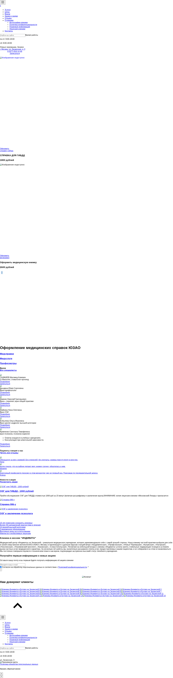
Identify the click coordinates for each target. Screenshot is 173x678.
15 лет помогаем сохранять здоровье (16, 523)
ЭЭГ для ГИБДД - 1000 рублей (17, 491)
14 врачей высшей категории (13, 527)
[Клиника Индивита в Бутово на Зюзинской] (20, 589)
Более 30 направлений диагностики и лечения (20, 525)
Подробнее (5, 382)
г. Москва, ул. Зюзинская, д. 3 (12, 49)
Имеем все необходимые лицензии (15, 534)
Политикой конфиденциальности (72, 567)
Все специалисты (8, 370)
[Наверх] (17, 614)
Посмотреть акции (9, 482)
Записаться (15, 53)
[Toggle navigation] (2, 2)
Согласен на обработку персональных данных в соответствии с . (45, 567)
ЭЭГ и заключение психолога (16, 513)
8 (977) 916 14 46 (14, 51)
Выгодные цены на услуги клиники (15, 531)
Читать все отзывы (9, 453)
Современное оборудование (12, 529)
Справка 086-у (8, 504)
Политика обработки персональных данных (19, 664)
